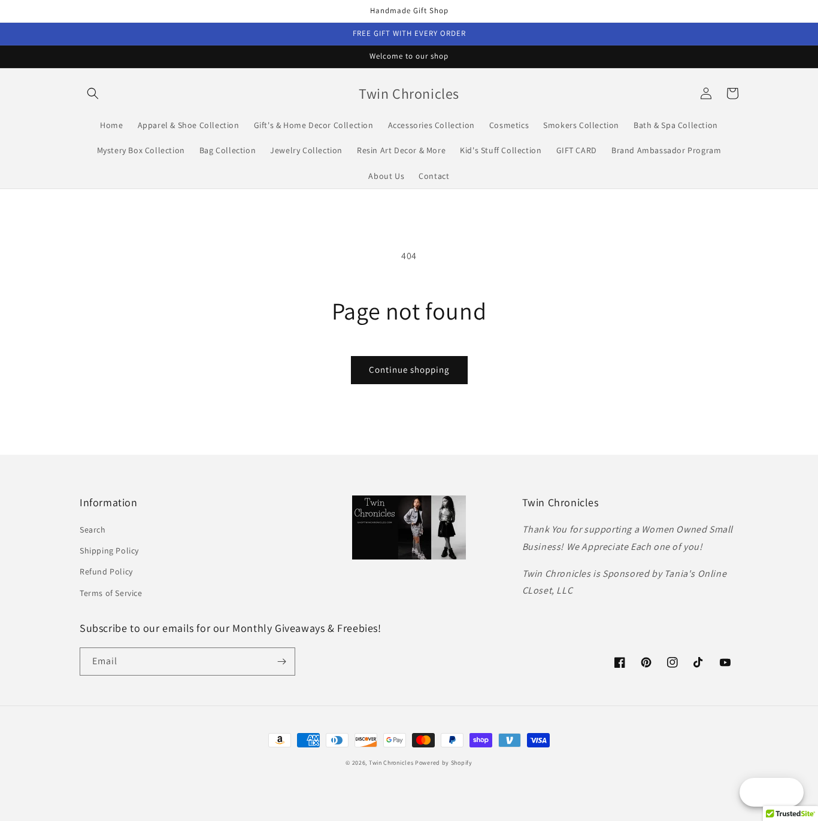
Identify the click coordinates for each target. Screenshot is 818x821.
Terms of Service (111, 593)
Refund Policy (106, 571)
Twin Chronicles (392, 763)
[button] (93, 93)
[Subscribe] (281, 661)
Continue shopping (409, 369)
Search (93, 529)
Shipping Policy (109, 550)
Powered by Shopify (443, 763)
